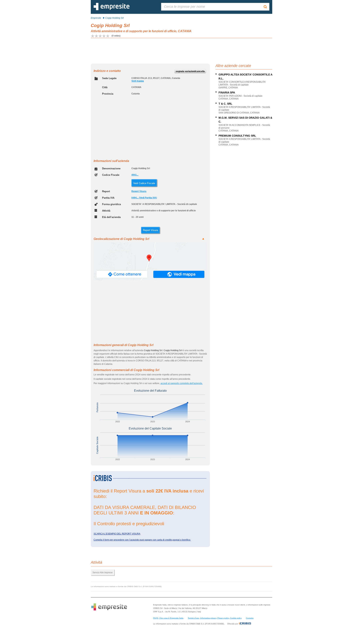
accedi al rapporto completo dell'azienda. (182, 383)
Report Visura (138, 191)
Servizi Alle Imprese (102, 572)
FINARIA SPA (227, 92)
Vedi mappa (137, 81)
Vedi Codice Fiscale (144, 183)
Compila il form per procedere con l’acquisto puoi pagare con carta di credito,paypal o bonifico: (142, 539)
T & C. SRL (225, 103)
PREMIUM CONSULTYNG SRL (237, 135)
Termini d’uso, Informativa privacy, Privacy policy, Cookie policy (215, 618)
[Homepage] (112, 9)
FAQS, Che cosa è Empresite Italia (168, 618)
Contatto (250, 618)
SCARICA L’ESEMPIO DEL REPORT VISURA (117, 533)
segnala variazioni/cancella (190, 71)
